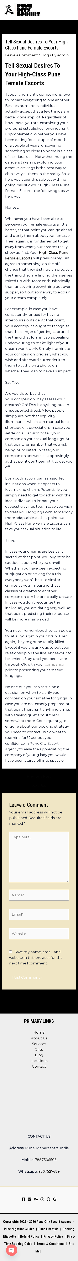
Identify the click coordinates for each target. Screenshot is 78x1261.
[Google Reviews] (55, 1199)
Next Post (39, 785)
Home (39, 1032)
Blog (45, 55)
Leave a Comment (21, 55)
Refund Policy (29, 1236)
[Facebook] (23, 1199)
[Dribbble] (42, 1199)
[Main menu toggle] (69, 10)
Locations (39, 1061)
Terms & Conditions (50, 1244)
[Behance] (36, 1199)
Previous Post (39, 776)
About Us (39, 1038)
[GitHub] (48, 1199)
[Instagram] (30, 1199)
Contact (39, 1066)
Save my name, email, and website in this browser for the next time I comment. (36, 957)
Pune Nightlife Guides (19, 1229)
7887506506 (46, 1160)
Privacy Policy (53, 1236)
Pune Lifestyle (48, 1229)
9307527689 (49, 1171)
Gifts (39, 1049)
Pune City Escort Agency (54, 1222)
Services (39, 1044)
